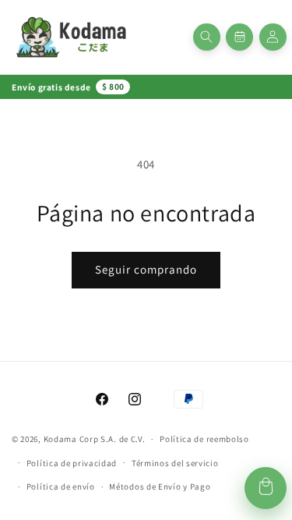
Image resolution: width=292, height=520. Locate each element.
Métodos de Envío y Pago (159, 486)
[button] (206, 37)
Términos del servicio (175, 463)
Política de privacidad (71, 463)
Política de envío (60, 486)
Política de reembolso (204, 438)
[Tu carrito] (266, 488)
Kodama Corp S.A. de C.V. (95, 438)
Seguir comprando (146, 269)
